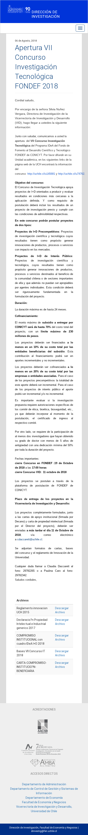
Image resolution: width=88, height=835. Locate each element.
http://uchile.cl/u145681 (41, 173)
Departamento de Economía (44, 797)
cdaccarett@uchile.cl (29, 539)
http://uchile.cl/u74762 (71, 173)
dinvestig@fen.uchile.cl (44, 831)
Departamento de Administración (44, 784)
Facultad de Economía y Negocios (44, 802)
